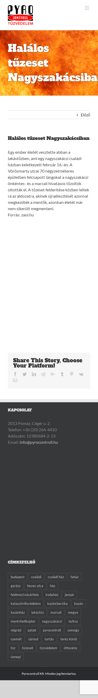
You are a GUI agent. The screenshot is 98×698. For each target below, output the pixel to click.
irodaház (51, 595)
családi (36, 577)
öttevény (70, 648)
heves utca (35, 586)
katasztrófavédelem (26, 603)
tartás (49, 639)
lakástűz (37, 612)
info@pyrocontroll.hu (39, 442)
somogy (73, 630)
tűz (13, 648)
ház (52, 586)
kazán (78, 603)
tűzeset (27, 648)
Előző (85, 114)
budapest (18, 577)
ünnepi (16, 657)
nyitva (73, 621)
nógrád (16, 630)
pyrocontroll (52, 630)
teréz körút (68, 639)
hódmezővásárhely (25, 595)
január (69, 595)
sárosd (33, 639)
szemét (16, 639)
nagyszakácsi (52, 621)
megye (73, 612)
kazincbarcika (57, 603)
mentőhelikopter (23, 621)
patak (32, 630)
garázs (16, 586)
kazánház (18, 612)
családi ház (56, 577)
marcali (55, 612)
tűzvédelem (48, 648)
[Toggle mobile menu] (87, 8)
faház (75, 577)
